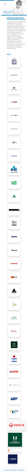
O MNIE (5, 11)
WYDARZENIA (7, 13)
